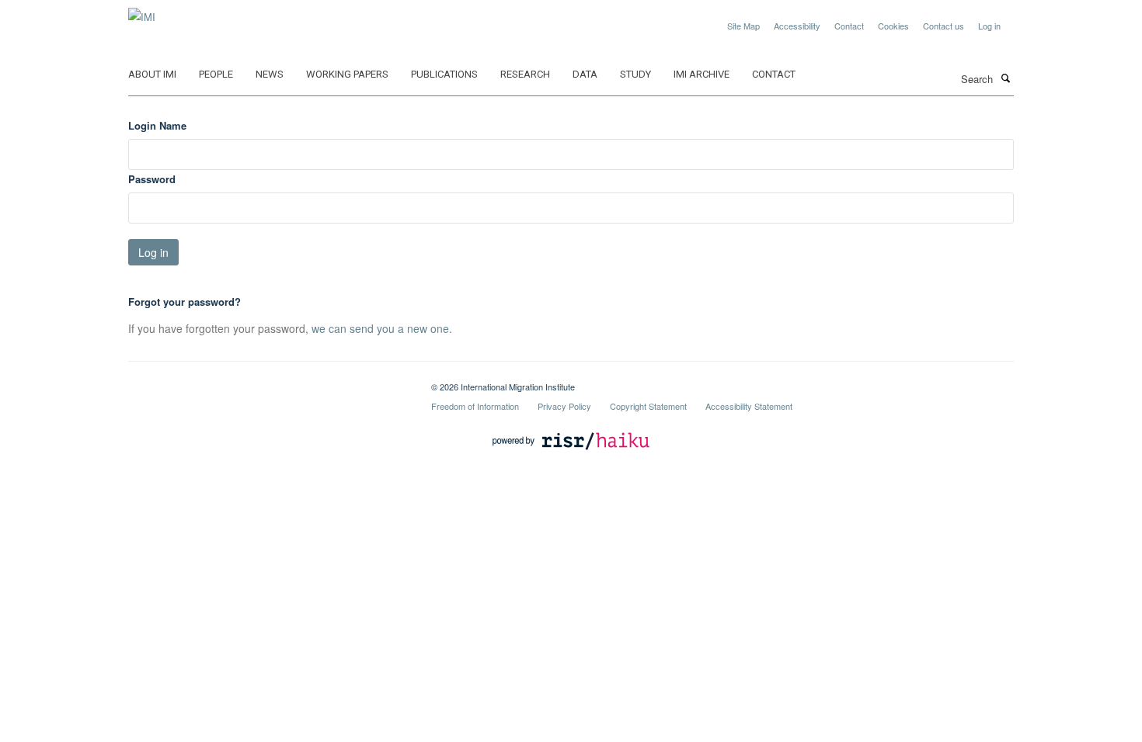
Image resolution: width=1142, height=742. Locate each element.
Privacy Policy (564, 406)
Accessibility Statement (748, 406)
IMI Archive (701, 74)
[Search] (1005, 77)
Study (635, 74)
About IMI (152, 74)
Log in (989, 25)
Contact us (943, 25)
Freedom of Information (475, 406)
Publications (444, 74)
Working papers (347, 74)
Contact (849, 25)
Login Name (157, 125)
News (270, 74)
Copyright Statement (648, 406)
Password (152, 179)
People (216, 74)
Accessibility (797, 25)
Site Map (743, 25)
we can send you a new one (380, 328)
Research (525, 74)
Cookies (893, 25)
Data (585, 74)
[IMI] (141, 11)
